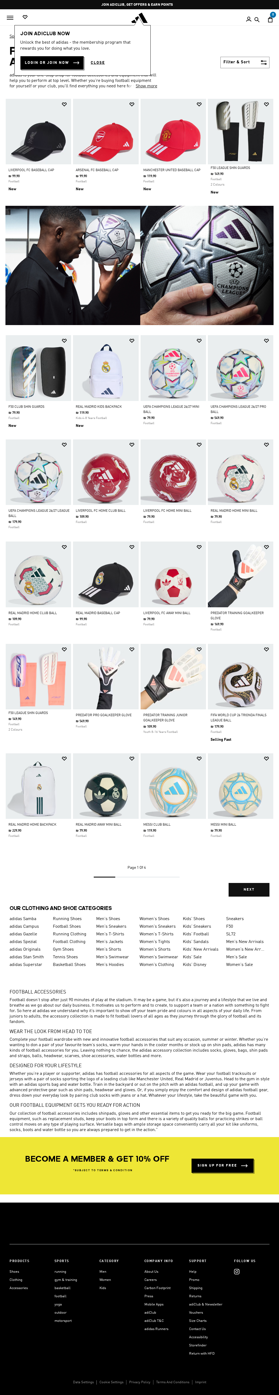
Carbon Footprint (157, 1288)
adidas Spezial (23, 942)
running (60, 1272)
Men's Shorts (108, 949)
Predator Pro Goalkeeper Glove (104, 715)
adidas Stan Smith (27, 957)
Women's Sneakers (158, 926)
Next (249, 889)
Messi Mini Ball (223, 824)
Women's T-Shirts (157, 934)
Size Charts (198, 1321)
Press (148, 1296)
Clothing (16, 1280)
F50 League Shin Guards (230, 168)
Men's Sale (236, 957)
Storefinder (198, 1345)
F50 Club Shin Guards (26, 407)
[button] (64, 104)
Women (105, 1280)
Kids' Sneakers (197, 926)
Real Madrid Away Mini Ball (99, 824)
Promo (194, 1280)
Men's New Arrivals (245, 942)
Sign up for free (217, 1165)
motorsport (63, 1321)
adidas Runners (156, 1329)
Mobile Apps (153, 1304)
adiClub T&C (154, 1321)
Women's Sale (239, 965)
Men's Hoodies (110, 965)
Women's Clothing (157, 965)
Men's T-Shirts (110, 934)
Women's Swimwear (159, 957)
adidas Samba (23, 919)
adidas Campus (24, 926)
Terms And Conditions (172, 1382)
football (60, 1296)
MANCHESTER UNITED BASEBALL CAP (172, 170)
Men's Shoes (108, 919)
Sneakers (235, 919)
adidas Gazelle (23, 934)
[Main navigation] (10, 17)
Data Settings (83, 1382)
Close (98, 63)
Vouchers (196, 1312)
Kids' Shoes (194, 919)
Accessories (19, 1288)
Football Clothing (69, 942)
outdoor (60, 1312)
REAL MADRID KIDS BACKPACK (99, 407)
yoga (58, 1304)
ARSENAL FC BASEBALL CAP (97, 170)
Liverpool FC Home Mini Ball (167, 511)
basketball (62, 1288)
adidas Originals (25, 949)
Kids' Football (196, 934)
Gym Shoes (63, 949)
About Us (151, 1272)
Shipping (195, 1288)
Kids (102, 1288)
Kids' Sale (192, 957)
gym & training (65, 1280)
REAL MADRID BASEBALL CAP (98, 613)
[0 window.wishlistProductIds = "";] (25, 17)
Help (192, 1272)
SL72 (230, 934)
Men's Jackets (109, 942)
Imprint (200, 1382)
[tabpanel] (139, 502)
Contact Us (197, 1329)
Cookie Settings (111, 1382)
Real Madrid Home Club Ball (32, 613)
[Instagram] (236, 1272)
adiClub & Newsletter (205, 1304)
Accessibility (198, 1337)
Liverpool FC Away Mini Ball (166, 613)
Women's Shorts (155, 949)
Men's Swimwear (112, 957)
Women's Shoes (154, 919)
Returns (195, 1296)
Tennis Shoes (65, 957)
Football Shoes (67, 926)
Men (102, 1272)
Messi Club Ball (157, 824)
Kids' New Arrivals (201, 949)
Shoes (14, 1272)
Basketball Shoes (69, 965)
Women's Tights (155, 942)
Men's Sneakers (111, 926)
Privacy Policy (139, 1382)
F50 (229, 926)
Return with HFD (202, 1353)
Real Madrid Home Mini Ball (234, 511)
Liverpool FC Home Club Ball (101, 511)
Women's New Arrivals (245, 949)
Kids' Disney (194, 965)
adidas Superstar (26, 965)
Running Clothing (69, 934)
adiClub (150, 1312)
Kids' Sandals (196, 942)
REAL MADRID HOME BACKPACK (32, 824)
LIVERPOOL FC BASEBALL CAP (31, 170)
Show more (146, 86)
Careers (150, 1280)
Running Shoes (67, 919)
